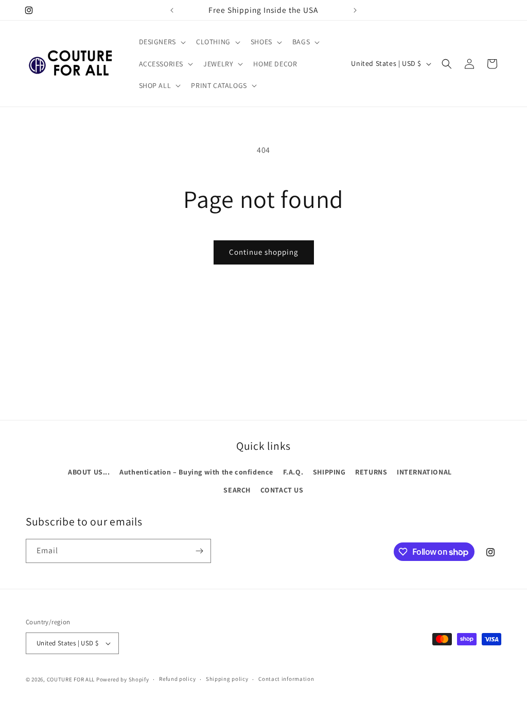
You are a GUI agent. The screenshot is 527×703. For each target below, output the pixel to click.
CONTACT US (282, 490)
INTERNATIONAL (424, 472)
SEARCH (237, 490)
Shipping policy (227, 678)
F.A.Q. (293, 472)
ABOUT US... (89, 472)
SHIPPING (329, 472)
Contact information (286, 678)
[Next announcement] (355, 10)
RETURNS (371, 472)
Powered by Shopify (122, 679)
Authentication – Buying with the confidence (196, 472)
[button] (161, 41)
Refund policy (177, 678)
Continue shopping (263, 252)
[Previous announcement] (172, 10)
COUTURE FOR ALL (71, 679)
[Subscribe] (199, 551)
